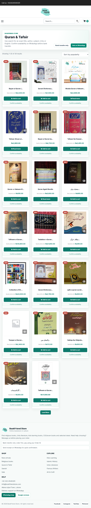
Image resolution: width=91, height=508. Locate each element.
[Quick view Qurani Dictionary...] (54, 80)
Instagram (66, 504)
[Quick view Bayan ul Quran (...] (24, 80)
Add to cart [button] (17, 98)
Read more (76, 98)
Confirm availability (16, 103)
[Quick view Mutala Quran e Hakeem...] (84, 80)
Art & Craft (50, 472)
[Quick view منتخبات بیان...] (84, 181)
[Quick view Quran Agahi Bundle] (54, 181)
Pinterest (85, 504)
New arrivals (6, 458)
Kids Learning (52, 458)
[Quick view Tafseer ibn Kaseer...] (84, 130)
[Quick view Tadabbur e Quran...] (54, 231)
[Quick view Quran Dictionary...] (54, 281)
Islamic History (52, 461)
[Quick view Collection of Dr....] (24, 281)
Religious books (7, 461)
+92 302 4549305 (8, 481)
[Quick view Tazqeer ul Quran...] (24, 332)
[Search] (77, 21)
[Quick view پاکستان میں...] (54, 332)
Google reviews (23, 495)
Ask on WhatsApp (78, 45)
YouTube (76, 504)
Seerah (4, 468)
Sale (3, 472)
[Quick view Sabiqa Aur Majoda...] (84, 332)
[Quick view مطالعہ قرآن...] (84, 231)
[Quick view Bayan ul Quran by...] (54, 130)
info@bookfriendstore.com (11, 484)
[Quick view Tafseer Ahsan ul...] (24, 130)
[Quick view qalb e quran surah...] (84, 281)
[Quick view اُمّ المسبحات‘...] (24, 382)
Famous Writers (52, 468)
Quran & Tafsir (7, 465)
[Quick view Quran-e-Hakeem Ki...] (24, 181)
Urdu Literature (52, 465)
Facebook (57, 504)
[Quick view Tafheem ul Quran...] (24, 231)
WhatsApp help (8, 495)
